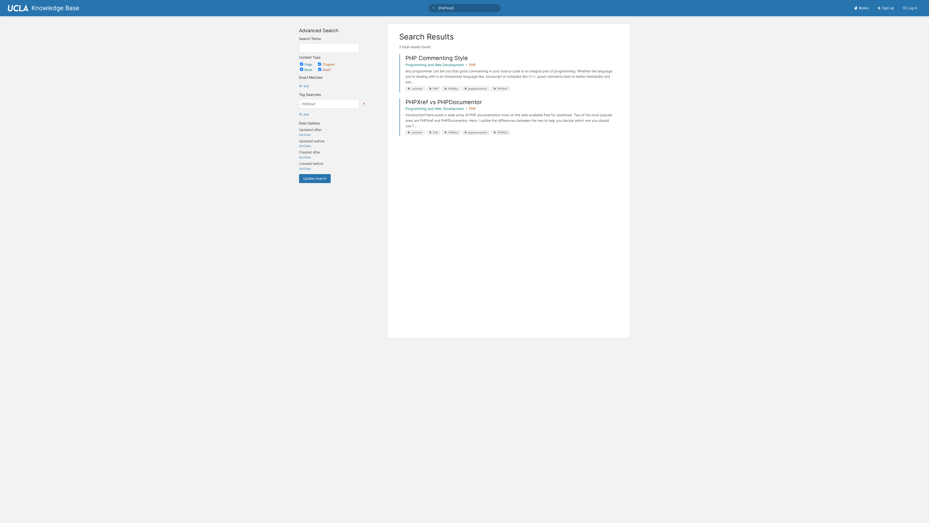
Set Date (305, 135)
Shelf (326, 70)
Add (306, 86)
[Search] (433, 8)
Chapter (328, 64)
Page (309, 64)
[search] (464, 8)
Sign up (888, 8)
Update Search (315, 178)
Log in (912, 8)
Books (864, 8)
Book (309, 70)
